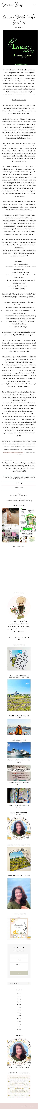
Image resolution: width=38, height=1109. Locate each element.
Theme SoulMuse (27, 1106)
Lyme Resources (19, 477)
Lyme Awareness (8, 477)
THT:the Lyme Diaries (21, 478)
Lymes (27, 477)
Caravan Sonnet (12, 5)
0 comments (19, 487)
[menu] (35, 5)
